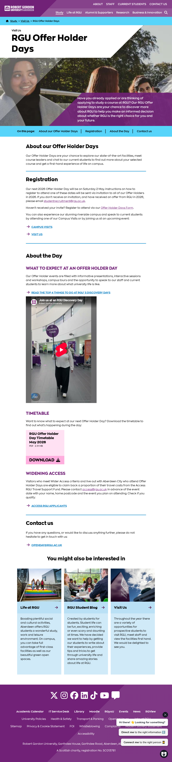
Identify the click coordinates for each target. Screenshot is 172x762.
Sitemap (16, 726)
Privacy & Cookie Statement (46, 726)
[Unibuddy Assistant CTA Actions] (142, 729)
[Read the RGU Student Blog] (116, 697)
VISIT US (36, 234)
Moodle (94, 711)
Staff (110, 4)
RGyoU (109, 711)
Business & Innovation (147, 12)
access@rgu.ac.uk (94, 489)
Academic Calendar (30, 711)
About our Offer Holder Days (58, 131)
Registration (93, 131)
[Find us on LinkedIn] (84, 697)
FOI (72, 726)
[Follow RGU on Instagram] (64, 697)
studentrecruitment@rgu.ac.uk (64, 201)
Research (122, 12)
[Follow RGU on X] (54, 697)
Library (79, 711)
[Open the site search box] (166, 12)
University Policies (34, 719)
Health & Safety (61, 719)
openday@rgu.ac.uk (46, 545)
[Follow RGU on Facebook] (74, 697)
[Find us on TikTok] (93, 697)
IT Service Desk (59, 711)
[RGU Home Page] (7, 21)
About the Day (119, 131)
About (98, 4)
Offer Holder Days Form (117, 208)
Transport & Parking (90, 719)
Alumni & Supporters (99, 12)
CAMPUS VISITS (41, 227)
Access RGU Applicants (49, 506)
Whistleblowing (89, 726)
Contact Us (158, 4)
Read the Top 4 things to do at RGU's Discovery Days (70, 292)
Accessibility (86, 733)
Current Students (132, 4)
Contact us (144, 131)
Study (59, 12)
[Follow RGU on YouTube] (104, 697)
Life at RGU (74, 12)
